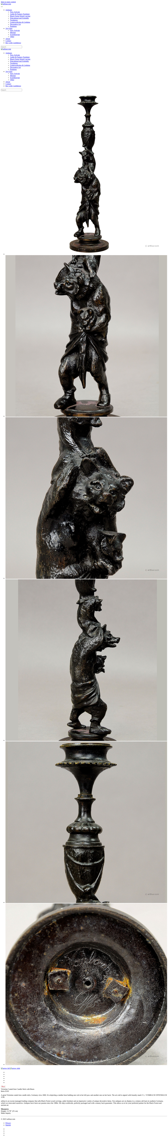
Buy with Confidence (13, 43)
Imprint (8, 1125)
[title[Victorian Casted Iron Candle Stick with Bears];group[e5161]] (86, 254)
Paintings (13, 26)
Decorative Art (15, 24)
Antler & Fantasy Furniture (20, 14)
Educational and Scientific (19, 18)
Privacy (8, 1123)
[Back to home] (6, 4)
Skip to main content (8, 2)
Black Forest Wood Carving (20, 16)
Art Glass (8, 28)
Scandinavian (15, 35)
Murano (13, 32)
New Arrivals (15, 12)
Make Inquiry (6, 1113)
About (7, 39)
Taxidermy (14, 20)
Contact (8, 41)
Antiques (8, 10)
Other (12, 37)
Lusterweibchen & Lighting (20, 22)
